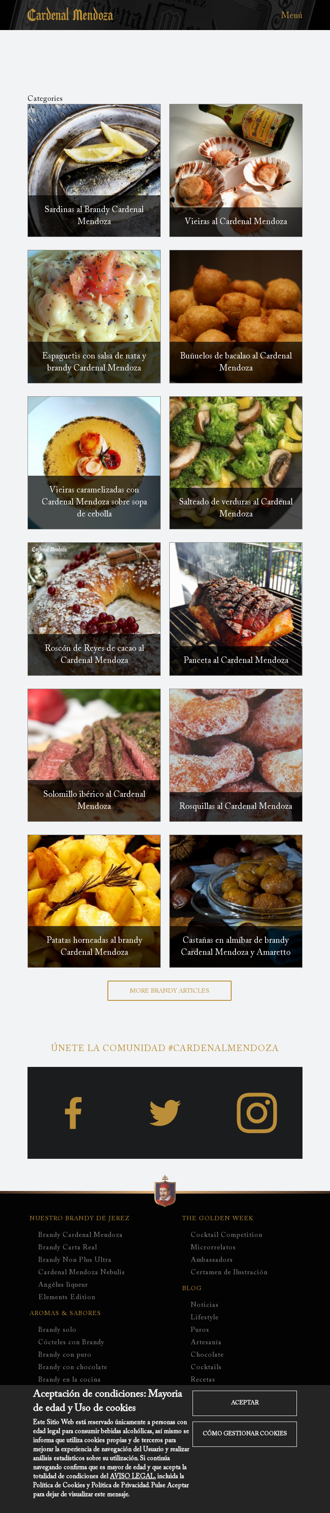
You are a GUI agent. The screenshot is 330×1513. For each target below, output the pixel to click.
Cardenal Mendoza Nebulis (81, 1272)
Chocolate (207, 1355)
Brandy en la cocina (69, 1379)
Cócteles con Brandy (71, 1342)
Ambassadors (212, 1260)
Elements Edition (66, 1297)
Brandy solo (57, 1330)
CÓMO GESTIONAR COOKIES (245, 1434)
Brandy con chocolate (72, 1367)
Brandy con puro (65, 1355)
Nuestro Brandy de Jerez (80, 1219)
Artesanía (206, 1342)
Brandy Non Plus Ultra (75, 1260)
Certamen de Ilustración (229, 1272)
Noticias (205, 1305)
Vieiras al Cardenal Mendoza (236, 222)
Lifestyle (205, 1317)
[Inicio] (70, 19)
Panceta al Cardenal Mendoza (235, 660)
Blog (192, 1289)
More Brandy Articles (169, 991)
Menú (291, 16)
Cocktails (206, 1367)
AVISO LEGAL (132, 1477)
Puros (200, 1330)
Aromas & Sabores (65, 1314)
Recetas (203, 1379)
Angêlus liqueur (63, 1285)
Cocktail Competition (227, 1235)
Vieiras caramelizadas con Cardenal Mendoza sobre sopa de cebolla (94, 502)
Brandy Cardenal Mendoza (80, 1235)
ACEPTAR (245, 1403)
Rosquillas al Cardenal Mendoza (235, 806)
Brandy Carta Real (67, 1247)
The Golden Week (218, 1219)
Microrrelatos (213, 1247)
